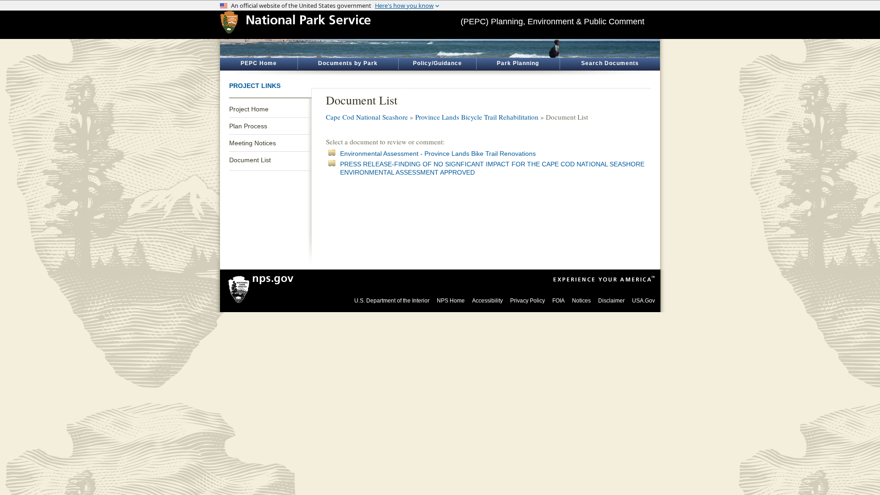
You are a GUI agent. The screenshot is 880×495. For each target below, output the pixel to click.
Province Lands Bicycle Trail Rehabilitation (477, 116)
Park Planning (518, 63)
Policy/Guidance (437, 63)
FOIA (558, 300)
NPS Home (451, 300)
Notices (581, 300)
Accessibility (487, 300)
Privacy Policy (527, 300)
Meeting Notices (252, 143)
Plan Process (248, 126)
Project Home (249, 109)
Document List (250, 160)
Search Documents (610, 63)
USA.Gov (643, 300)
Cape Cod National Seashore (367, 116)
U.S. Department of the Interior (391, 300)
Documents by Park (348, 63)
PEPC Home (259, 63)
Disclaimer (611, 300)
